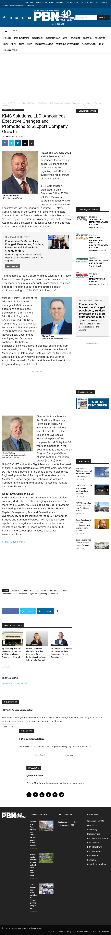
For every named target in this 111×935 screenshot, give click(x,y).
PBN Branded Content (17, 237)
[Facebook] (3, 18)
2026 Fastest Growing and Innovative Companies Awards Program (98, 243)
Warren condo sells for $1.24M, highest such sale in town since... (33, 865)
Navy (65, 590)
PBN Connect (15, 103)
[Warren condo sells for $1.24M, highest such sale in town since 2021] (46, 858)
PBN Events (92, 855)
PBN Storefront (94, 847)
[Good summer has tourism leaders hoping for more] (102, 544)
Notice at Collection (101, 932)
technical (54, 593)
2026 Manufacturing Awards (97, 278)
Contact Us (92, 860)
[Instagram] (10, 18)
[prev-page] (4, 666)
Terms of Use (63, 932)
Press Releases (29, 103)
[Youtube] (29, 18)
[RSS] (48, 794)
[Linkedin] (16, 18)
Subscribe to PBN (95, 821)
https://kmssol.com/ (13, 541)
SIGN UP (70, 755)
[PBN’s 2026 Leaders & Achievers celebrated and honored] (102, 490)
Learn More (12, 266)
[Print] (31, 143)
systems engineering (38, 593)
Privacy (51, 932)
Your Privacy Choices (80, 932)
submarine (22, 593)
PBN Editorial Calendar (97, 838)
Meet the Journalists (96, 864)
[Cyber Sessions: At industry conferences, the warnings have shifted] (102, 524)
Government (55, 590)
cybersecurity (28, 590)
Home (4, 103)
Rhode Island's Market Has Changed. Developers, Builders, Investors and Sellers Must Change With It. (24, 245)
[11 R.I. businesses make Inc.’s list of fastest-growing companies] (46, 888)
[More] (58, 611)
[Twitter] (23, 18)
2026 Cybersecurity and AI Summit (98, 262)
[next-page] (8, 666)
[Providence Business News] (55, 15)
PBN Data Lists (94, 851)
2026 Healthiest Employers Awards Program (98, 222)
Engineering (41, 590)
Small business (9, 593)
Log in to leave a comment (14, 683)
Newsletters (92, 825)
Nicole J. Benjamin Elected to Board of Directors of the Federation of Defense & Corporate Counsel (36, 654)
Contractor (15, 590)
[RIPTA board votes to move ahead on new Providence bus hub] (102, 507)
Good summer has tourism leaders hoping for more (83, 542)
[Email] (25, 143)
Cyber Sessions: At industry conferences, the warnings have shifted (83, 525)
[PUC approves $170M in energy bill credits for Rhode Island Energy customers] (102, 472)
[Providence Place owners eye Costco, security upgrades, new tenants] (46, 826)
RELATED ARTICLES (13, 625)
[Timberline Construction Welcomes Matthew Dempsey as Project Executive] (61, 638)
